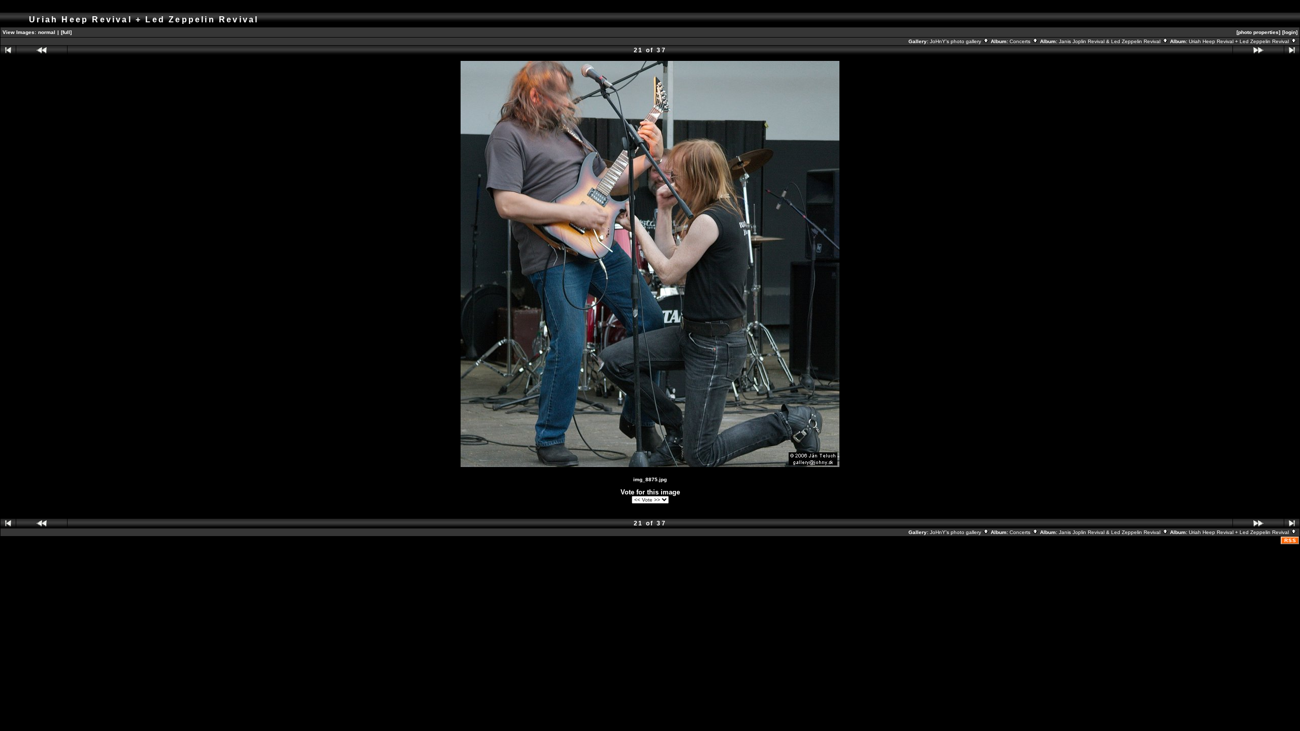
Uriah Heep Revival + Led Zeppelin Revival (1239, 41)
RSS (1290, 540)
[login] (1289, 32)
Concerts (1021, 41)
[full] (66, 32)
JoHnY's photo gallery (956, 41)
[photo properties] (1258, 32)
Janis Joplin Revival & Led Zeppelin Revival (1110, 41)
